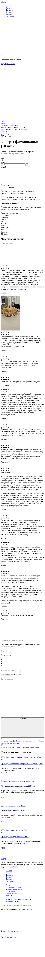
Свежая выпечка (12, 893)
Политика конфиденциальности (18, 899)
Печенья (9, 896)
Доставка (9, 10)
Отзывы (9, 12)
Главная (4, 121)
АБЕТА (30, 909)
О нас (8, 8)
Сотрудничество (12, 16)
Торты (8, 885)
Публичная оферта (13, 902)
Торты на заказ (11, 891)
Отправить (22, 719)
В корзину (5, 185)
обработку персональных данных (27, 747)
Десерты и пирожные (9, 125)
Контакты (9, 14)
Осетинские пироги (13, 887)
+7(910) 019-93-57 (8, 64)
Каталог (9, 6)
